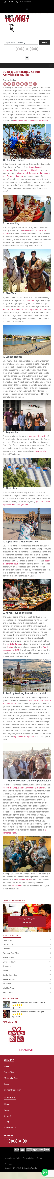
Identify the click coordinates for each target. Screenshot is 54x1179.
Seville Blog (9, 1072)
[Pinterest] (32, 49)
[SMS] (30, 84)
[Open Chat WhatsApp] (44, 1172)
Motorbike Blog (11, 1078)
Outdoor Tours (9, 962)
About (7, 1104)
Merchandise (8, 957)
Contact (7, 1116)
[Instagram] (22, 49)
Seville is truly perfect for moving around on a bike (25, 309)
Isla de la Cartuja (13, 644)
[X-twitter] (27, 49)
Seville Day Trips (10, 975)
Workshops (8, 992)
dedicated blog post (24, 880)
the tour (10, 647)
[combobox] (21, 42)
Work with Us (10, 1127)
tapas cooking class (31, 170)
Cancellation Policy (12, 1158)
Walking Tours (9, 988)
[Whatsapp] (26, 84)
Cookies (40, 1158)
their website (40, 451)
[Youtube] (36, 49)
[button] (27, 9)
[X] (9, 84)
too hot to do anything (38, 436)
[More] (35, 84)
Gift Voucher (8, 944)
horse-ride (26, 230)
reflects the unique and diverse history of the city (24, 788)
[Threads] (18, 84)
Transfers (7, 983)
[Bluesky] (22, 84)
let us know (17, 886)
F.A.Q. (6, 1121)
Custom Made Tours (12, 1090)
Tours (6, 1084)
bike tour (30, 300)
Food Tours (7, 940)
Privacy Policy (28, 1158)
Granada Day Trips (11, 953)
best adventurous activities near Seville (30, 120)
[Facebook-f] (18, 49)
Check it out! (27, 922)
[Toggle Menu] (50, 65)
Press (6, 1110)
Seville (5, 970)
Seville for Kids (9, 979)
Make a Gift (27, 1049)
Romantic (7, 966)
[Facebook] (5, 84)
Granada (6, 948)
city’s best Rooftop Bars (23, 736)
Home (6, 1066)
